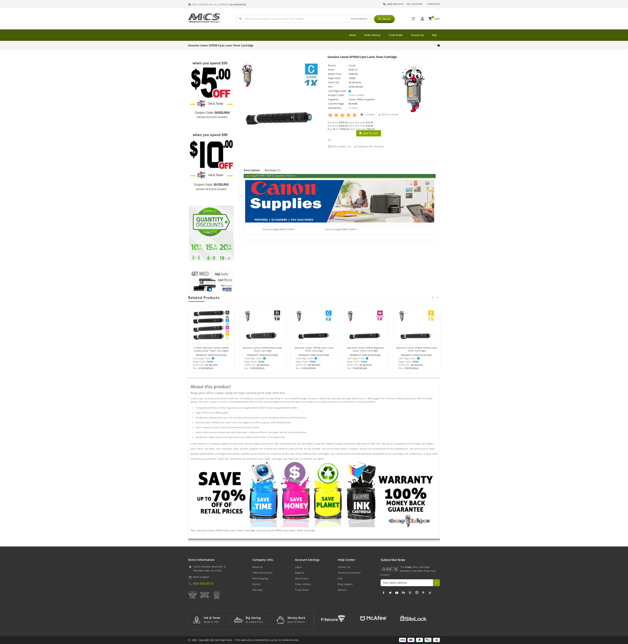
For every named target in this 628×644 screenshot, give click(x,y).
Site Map (257, 589)
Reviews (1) (272, 170)
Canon (352, 65)
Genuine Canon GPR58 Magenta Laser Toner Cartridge (365, 349)
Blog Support (345, 584)
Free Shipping (260, 578)
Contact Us (417, 35)
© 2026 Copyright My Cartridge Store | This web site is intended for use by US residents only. (243, 640)
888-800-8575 (203, 583)
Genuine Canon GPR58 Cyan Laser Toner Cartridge (314, 349)
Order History (372, 35)
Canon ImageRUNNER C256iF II (278, 229)
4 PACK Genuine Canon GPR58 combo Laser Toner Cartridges (211, 349)
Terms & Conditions (349, 572)
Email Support (201, 576)
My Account (301, 578)
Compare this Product (369, 146)
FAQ (434, 35)
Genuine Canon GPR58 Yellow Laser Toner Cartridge (416, 349)
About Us (257, 567)
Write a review (388, 114)
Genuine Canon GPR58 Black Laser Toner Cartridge (262, 349)
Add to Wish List (339, 146)
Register (300, 572)
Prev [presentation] (432, 297)
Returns (342, 589)
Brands (256, 584)
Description (252, 170)
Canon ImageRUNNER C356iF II (341, 229)
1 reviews (367, 114)
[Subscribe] (436, 582)
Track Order (396, 35)
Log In (298, 567)
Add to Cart (370, 133)
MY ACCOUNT (415, 4)
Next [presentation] (437, 297)
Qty (329, 139)
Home (352, 35)
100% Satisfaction (262, 572)
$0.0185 (353, 103)
